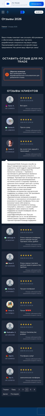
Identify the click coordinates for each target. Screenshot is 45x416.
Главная (4, 27)
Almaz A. (11, 311)
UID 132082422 (10, 359)
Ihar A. (11, 378)
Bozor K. (11, 263)
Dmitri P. (11, 149)
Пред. (14, 390)
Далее (5, 394)
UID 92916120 (9, 152)
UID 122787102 (10, 380)
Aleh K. (11, 356)
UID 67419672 (9, 291)
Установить (36, 4)
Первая (6, 390)
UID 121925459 (10, 266)
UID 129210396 (10, 335)
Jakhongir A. (11, 238)
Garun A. (11, 106)
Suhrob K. (11, 128)
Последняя (15, 394)
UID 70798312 (9, 313)
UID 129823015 (10, 130)
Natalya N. (11, 289)
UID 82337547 (9, 240)
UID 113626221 (10, 108)
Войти (39, 12)
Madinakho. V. (11, 332)
